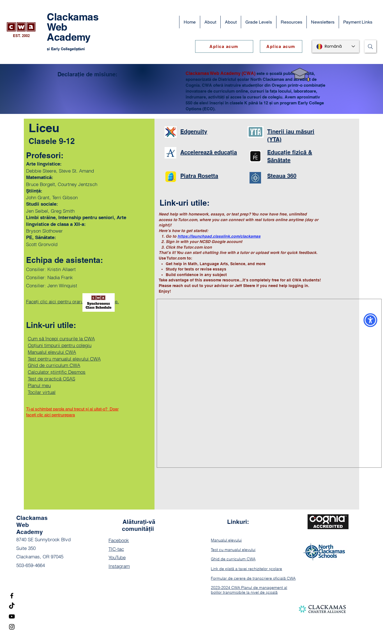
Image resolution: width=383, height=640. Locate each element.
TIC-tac (116, 549)
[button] (230, 22)
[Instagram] (11, 626)
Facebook (119, 540)
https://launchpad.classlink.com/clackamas (218, 236)
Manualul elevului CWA (52, 352)
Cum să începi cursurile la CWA (61, 338)
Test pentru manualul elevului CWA (64, 359)
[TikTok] (11, 606)
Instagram (119, 566)
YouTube (117, 557)
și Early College (60, 49)
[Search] (370, 46)
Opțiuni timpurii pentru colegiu (59, 345)
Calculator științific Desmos (57, 372)
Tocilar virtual (42, 392)
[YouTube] (11, 616)
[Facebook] (11, 595)
